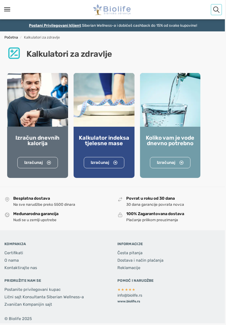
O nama (11, 260)
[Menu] (12, 10)
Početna (11, 37)
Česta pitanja (129, 252)
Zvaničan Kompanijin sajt (28, 304)
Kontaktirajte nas (20, 267)
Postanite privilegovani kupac (32, 289)
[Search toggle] (216, 9)
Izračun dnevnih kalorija (37, 140)
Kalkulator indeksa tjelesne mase (104, 140)
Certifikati (13, 252)
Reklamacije (128, 267)
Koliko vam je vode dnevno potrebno (170, 140)
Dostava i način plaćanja (140, 260)
